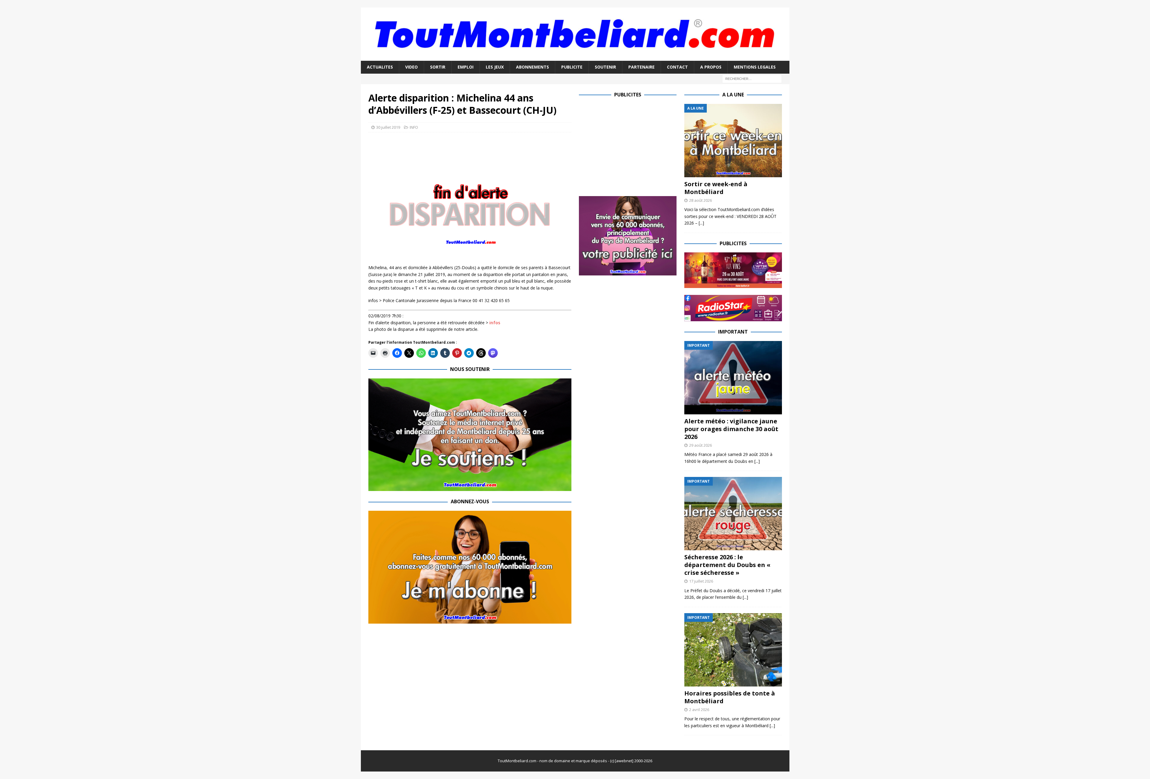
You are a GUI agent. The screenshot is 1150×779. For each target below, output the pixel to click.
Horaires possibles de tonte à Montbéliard (729, 697)
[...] (701, 223)
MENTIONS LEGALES (755, 67)
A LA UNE (733, 94)
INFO (414, 127)
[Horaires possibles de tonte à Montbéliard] (733, 649)
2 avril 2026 (699, 709)
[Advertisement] (629, 146)
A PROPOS (710, 67)
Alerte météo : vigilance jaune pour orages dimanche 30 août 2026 (731, 429)
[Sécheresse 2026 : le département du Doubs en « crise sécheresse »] (733, 513)
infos (494, 322)
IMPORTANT (733, 331)
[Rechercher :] (752, 78)
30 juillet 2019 (388, 127)
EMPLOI (465, 67)
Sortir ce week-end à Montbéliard (716, 188)
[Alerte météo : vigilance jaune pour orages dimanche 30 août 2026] (733, 377)
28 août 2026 (700, 200)
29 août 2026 (700, 445)
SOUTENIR (605, 67)
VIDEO (411, 67)
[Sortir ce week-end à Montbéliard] (733, 140)
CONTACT (677, 67)
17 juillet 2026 (701, 581)
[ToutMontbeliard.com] (575, 57)
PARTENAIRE (641, 67)
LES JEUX (495, 67)
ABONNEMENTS (532, 67)
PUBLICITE (571, 67)
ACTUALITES (380, 67)
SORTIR (437, 67)
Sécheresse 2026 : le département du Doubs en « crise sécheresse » (727, 565)
